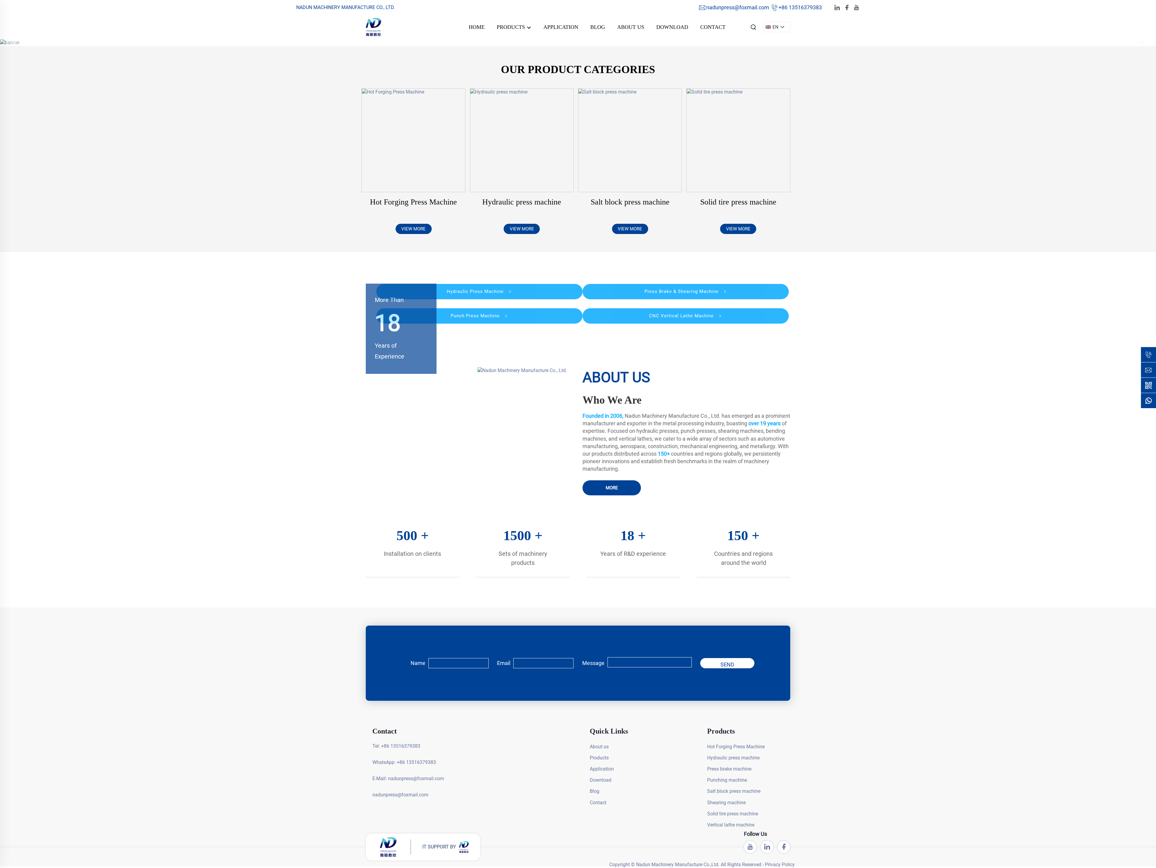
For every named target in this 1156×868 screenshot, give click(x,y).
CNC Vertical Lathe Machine (682, 316)
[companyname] (373, 26)
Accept (1136, 856)
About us (630, 27)
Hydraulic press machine (521, 202)
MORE (612, 488)
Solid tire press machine (738, 202)
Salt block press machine (630, 202)
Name (418, 663)
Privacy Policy (302, 857)
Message (593, 663)
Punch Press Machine (476, 316)
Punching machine (720, 780)
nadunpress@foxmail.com (737, 7)
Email (503, 663)
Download (672, 27)
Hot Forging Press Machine (413, 202)
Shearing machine (720, 802)
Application (560, 27)
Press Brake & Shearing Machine (682, 291)
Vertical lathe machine (720, 825)
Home (477, 27)
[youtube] (856, 7)
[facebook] (847, 7)
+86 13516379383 (800, 7)
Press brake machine (720, 769)
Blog (597, 27)
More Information (1097, 856)
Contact (713, 27)
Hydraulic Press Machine (476, 291)
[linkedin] (837, 7)
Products (512, 27)
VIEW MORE (413, 229)
